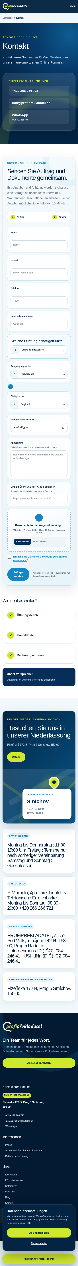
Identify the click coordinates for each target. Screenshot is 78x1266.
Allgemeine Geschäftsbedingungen (23, 1150)
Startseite (8, 18)
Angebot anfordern (39, 1062)
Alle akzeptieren (39, 1232)
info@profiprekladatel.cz (18, 1121)
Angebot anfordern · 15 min (39, 1258)
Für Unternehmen (14, 1180)
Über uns (10, 1191)
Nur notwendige (39, 1243)
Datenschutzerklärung (16, 1156)
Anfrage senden (18, 574)
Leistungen (11, 1174)
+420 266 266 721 (13, 1115)
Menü (72, 6)
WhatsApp (10, 1126)
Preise (8, 1145)
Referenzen (11, 1186)
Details (16, 756)
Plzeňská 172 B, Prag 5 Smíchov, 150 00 (23, 1104)
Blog (7, 1197)
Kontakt (9, 1203)
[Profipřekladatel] (16, 6)
